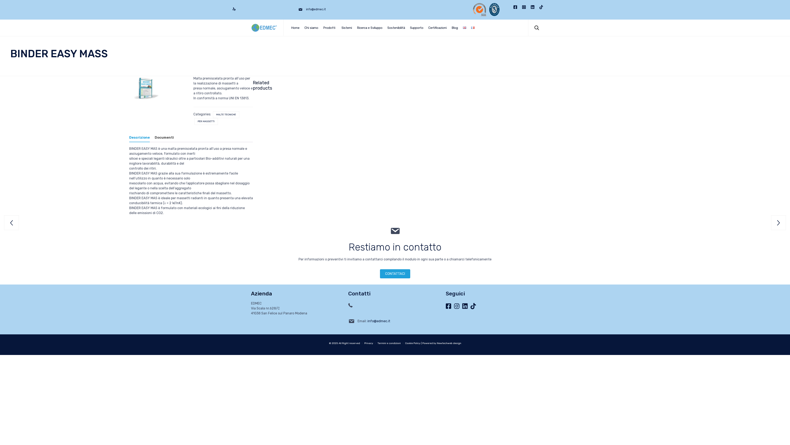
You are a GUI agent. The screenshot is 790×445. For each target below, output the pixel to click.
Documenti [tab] (164, 137)
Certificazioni (437, 28)
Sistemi (347, 28)
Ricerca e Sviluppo (369, 28)
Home (295, 28)
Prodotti (329, 28)
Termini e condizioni (389, 343)
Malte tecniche (226, 114)
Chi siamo (311, 28)
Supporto (416, 28)
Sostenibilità (396, 28)
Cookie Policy (413, 343)
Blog (455, 28)
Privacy (368, 343)
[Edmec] (264, 27)
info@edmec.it (378, 321)
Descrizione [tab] (139, 137)
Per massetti (206, 121)
